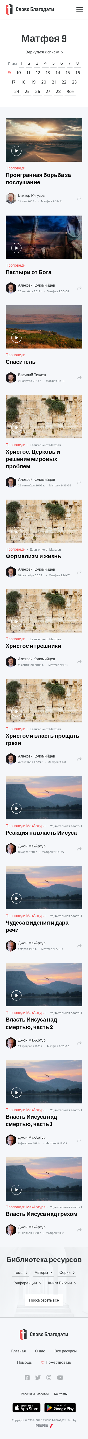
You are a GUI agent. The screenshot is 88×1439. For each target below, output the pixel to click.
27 (48, 91)
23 (74, 82)
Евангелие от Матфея (45, 445)
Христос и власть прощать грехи (42, 740)
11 (28, 72)
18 (23, 82)
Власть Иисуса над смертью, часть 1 (31, 1120)
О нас (40, 1351)
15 (68, 72)
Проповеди (15, 168)
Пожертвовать (58, 1362)
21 (54, 82)
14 (58, 72)
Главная (18, 1351)
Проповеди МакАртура (26, 826)
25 (27, 91)
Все (70, 91)
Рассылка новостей (35, 1394)
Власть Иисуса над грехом (41, 1214)
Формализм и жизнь (33, 557)
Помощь (24, 1362)
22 (64, 82)
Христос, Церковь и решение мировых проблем (33, 459)
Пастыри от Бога (28, 273)
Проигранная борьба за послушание (38, 179)
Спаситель (21, 362)
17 (13, 82)
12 (38, 72)
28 (58, 91)
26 (37, 91)
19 (33, 82)
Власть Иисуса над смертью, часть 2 (31, 1023)
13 (48, 72)
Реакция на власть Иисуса (41, 833)
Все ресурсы (65, 1351)
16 (78, 72)
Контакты (60, 1394)
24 (16, 91)
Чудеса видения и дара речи (37, 926)
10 (18, 72)
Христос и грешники (33, 646)
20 (43, 82)
